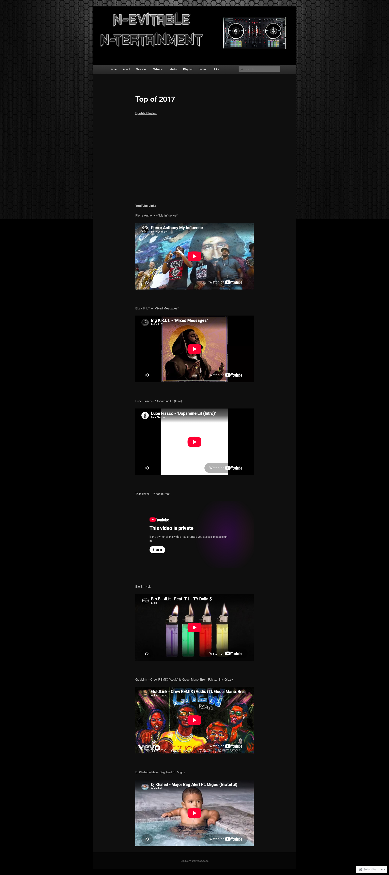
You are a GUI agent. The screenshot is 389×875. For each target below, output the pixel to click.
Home (113, 69)
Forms (202, 69)
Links (216, 69)
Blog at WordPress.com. (194, 861)
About (126, 69)
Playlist (187, 69)
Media (173, 69)
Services (141, 69)
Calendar (158, 69)
